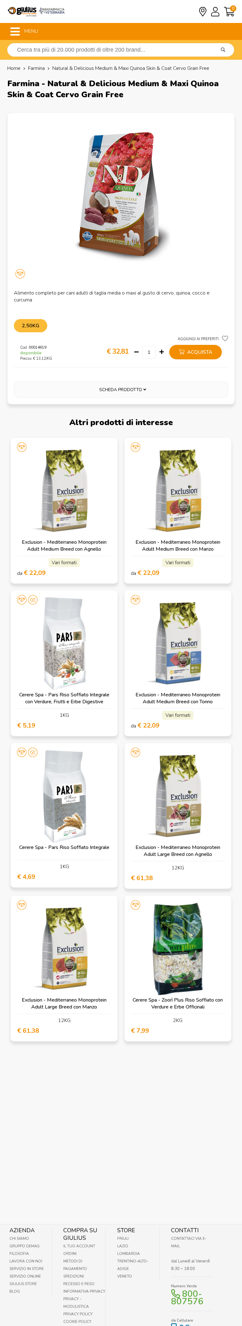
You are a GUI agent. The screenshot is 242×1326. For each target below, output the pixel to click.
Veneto (124, 1276)
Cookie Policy (77, 1321)
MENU (30, 31)
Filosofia (19, 1253)
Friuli (123, 1238)
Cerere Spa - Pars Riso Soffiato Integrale (64, 847)
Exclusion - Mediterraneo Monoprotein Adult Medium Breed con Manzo (177, 546)
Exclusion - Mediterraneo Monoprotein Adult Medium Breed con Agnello (64, 546)
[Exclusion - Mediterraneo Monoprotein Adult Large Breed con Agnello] (178, 796)
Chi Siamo (19, 1238)
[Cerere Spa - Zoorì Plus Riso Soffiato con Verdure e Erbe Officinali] (178, 949)
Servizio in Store (26, 1268)
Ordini (70, 1253)
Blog (14, 1291)
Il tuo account (79, 1246)
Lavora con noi (25, 1261)
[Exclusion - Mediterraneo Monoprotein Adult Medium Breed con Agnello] (64, 491)
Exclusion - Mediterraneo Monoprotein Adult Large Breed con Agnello (177, 851)
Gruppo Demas (24, 1246)
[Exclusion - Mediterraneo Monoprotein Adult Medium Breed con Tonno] (178, 644)
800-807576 (187, 1297)
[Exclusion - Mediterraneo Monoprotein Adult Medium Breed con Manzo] (178, 491)
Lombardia (128, 1253)
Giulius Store (23, 1283)
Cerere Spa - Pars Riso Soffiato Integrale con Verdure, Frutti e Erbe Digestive (64, 698)
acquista (199, 352)
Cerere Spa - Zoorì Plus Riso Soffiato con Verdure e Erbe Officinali (178, 1003)
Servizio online (25, 1276)
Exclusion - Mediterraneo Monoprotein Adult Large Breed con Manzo (64, 1003)
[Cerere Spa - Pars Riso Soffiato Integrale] (64, 796)
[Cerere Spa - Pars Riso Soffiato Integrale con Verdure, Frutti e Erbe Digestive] (64, 644)
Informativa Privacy (84, 1291)
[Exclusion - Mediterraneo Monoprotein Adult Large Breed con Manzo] (64, 949)
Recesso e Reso (79, 1283)
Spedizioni (73, 1276)
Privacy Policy (78, 1314)
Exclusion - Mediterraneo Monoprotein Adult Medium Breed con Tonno (177, 698)
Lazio (122, 1246)
